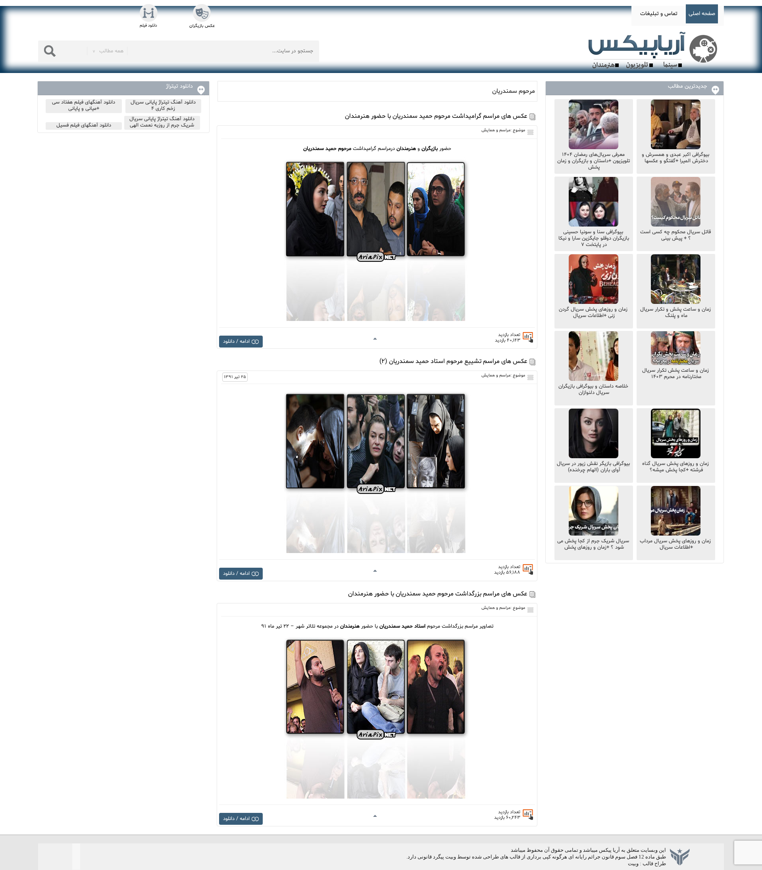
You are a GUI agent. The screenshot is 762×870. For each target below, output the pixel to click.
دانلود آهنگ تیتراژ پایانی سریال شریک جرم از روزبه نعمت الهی (161, 122)
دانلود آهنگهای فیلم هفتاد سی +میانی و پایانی (83, 105)
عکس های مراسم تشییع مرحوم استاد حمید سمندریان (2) (453, 361)
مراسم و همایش (495, 130)
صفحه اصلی (702, 13)
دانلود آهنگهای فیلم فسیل (83, 125)
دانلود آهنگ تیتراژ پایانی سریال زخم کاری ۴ (163, 105)
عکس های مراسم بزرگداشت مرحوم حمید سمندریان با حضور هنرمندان (437, 594)
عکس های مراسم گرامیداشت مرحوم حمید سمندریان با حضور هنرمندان (436, 116)
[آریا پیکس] (654, 50)
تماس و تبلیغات (658, 13)
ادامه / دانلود (236, 341)
